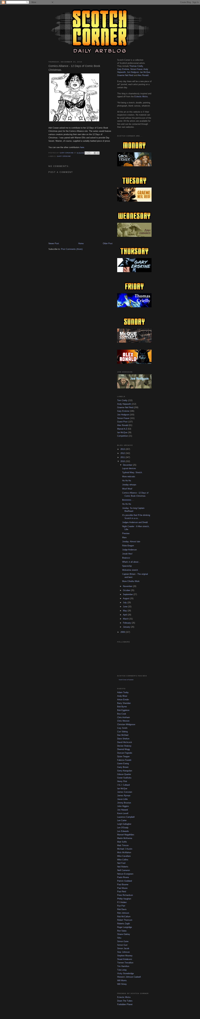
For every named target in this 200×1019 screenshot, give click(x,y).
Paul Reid (121, 891)
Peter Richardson (125, 895)
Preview (125, 533)
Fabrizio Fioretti (124, 760)
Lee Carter (122, 820)
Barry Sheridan (124, 703)
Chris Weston (123, 721)
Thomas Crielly (136, 66)
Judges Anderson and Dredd (135, 522)
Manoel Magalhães (125, 834)
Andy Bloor (122, 696)
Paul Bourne (122, 884)
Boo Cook (121, 714)
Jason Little (122, 799)
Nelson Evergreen (125, 874)
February (127, 623)
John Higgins (123, 806)
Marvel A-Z (122, 429)
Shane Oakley (123, 934)
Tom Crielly (122, 400)
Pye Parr (121, 906)
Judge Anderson (129, 549)
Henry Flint (122, 781)
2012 (122, 453)
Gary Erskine (64, 156)
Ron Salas (122, 931)
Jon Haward (122, 810)
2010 (122, 461)
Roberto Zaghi (123, 923)
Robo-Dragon (128, 545)
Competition (122, 436)
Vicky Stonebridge (125, 973)
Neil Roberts (122, 867)
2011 (122, 457)
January (127, 627)
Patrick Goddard (124, 881)
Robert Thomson (124, 920)
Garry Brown (122, 767)
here (82, 147)
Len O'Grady (122, 827)
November (128, 586)
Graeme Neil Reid (125, 75)
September (128, 594)
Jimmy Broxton (124, 803)
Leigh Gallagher (124, 824)
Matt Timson (123, 845)
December (128, 465)
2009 (122, 632)
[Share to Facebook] (95, 153)
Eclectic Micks (141, 96)
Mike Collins (122, 859)
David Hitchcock (124, 742)
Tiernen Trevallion (125, 962)
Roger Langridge (124, 927)
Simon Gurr (122, 945)
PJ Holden (122, 902)
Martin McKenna (124, 838)
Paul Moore (122, 888)
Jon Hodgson (133, 72)
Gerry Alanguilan (124, 771)
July (125, 602)
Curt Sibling (122, 731)
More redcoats (128, 476)
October (127, 590)
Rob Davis (122, 909)
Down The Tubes (124, 1001)
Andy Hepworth (124, 404)
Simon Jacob (123, 948)
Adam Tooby (123, 692)
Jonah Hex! (127, 554)
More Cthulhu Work (131, 581)
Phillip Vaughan (124, 899)
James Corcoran (124, 792)
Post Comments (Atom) (71, 249)
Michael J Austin (124, 849)
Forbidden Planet (124, 1004)
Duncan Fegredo (124, 753)
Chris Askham (123, 717)
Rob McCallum (123, 916)
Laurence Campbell (126, 817)
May (125, 610)
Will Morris (122, 980)
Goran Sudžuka (124, 778)
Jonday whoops (129, 484)
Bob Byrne (122, 706)
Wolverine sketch (130, 570)
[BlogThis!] (89, 153)
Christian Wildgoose (126, 724)
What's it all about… (131, 562)
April (125, 615)
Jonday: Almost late (131, 541)
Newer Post (53, 243)
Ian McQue (145, 72)
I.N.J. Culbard (123, 785)
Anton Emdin (123, 699)
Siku (119, 938)
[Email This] (86, 153)
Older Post (107, 243)
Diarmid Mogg (123, 749)
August (126, 598)
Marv (124, 537)
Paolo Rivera (123, 877)
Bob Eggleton (123, 710)
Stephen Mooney (124, 955)
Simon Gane (122, 941)
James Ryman (123, 795)
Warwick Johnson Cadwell (129, 977)
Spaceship (127, 566)
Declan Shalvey (124, 746)
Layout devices (129, 468)
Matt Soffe (122, 842)
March (126, 619)
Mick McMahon (124, 852)
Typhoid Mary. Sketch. (132, 472)
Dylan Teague (123, 756)
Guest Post (122, 421)
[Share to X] (92, 153)
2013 (122, 449)
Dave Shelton (123, 738)
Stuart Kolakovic (124, 959)
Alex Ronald (143, 75)
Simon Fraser (136, 69)
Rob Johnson (123, 913)
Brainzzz (126, 558)
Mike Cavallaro (124, 856)
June (125, 606)
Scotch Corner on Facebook (126, 679)
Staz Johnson (123, 952)
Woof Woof (127, 489)
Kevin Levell (122, 813)
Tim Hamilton (123, 966)
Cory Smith (122, 728)
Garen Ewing (123, 763)
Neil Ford (121, 863)
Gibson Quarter (124, 774)
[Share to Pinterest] (98, 153)
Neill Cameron (123, 870)
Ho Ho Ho (126, 480)
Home (81, 243)
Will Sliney (122, 984)
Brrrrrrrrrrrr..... (128, 500)
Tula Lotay (122, 970)
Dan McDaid (122, 735)
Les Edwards (123, 831)
